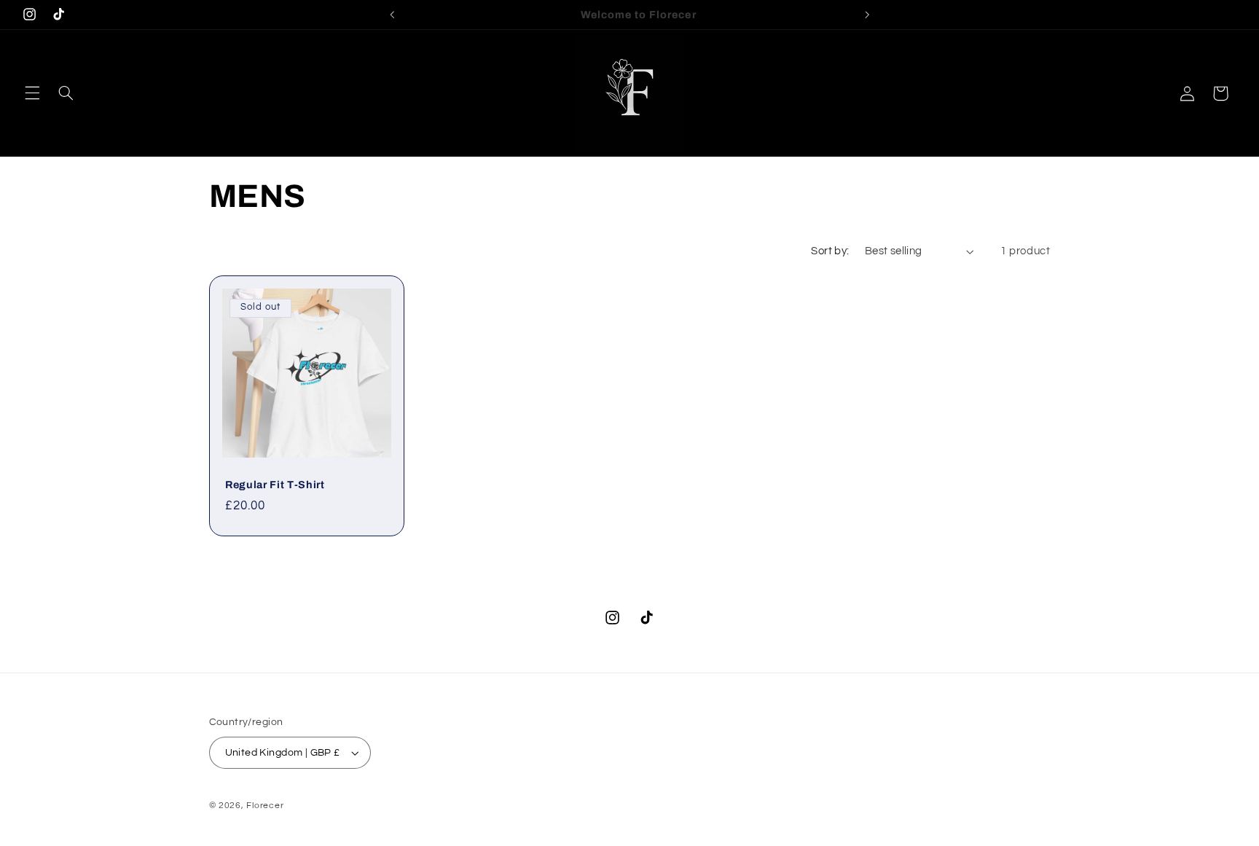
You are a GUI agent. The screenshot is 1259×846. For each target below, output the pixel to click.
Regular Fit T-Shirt (275, 484)
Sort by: (830, 251)
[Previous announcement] (392, 14)
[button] (32, 93)
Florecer (264, 806)
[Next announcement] (867, 14)
